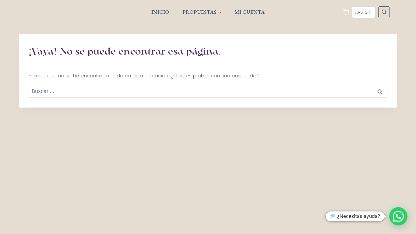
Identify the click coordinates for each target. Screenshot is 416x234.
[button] (398, 216)
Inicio (160, 12)
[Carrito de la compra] (346, 12)
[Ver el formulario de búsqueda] (384, 12)
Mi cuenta (249, 12)
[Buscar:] (208, 91)
